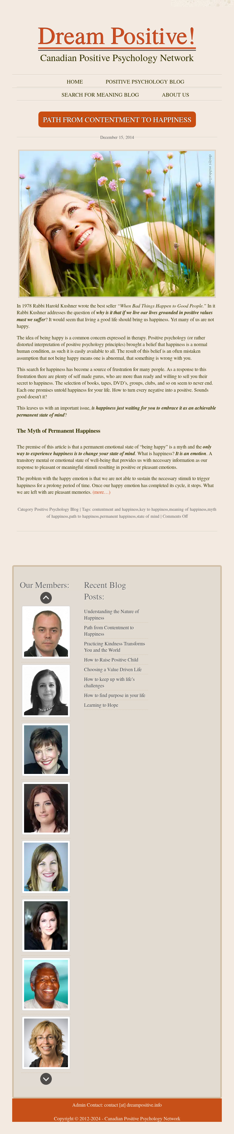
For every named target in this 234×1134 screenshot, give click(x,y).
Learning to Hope (101, 705)
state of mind (148, 516)
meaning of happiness (187, 509)
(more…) (101, 492)
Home (75, 81)
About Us (175, 94)
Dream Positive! (117, 35)
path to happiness (84, 516)
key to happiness (154, 509)
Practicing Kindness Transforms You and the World (114, 646)
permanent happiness (118, 516)
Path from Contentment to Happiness (117, 119)
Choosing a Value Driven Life (113, 669)
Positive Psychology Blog (145, 81)
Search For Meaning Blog (100, 94)
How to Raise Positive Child (111, 659)
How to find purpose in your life (114, 695)
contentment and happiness (115, 509)
